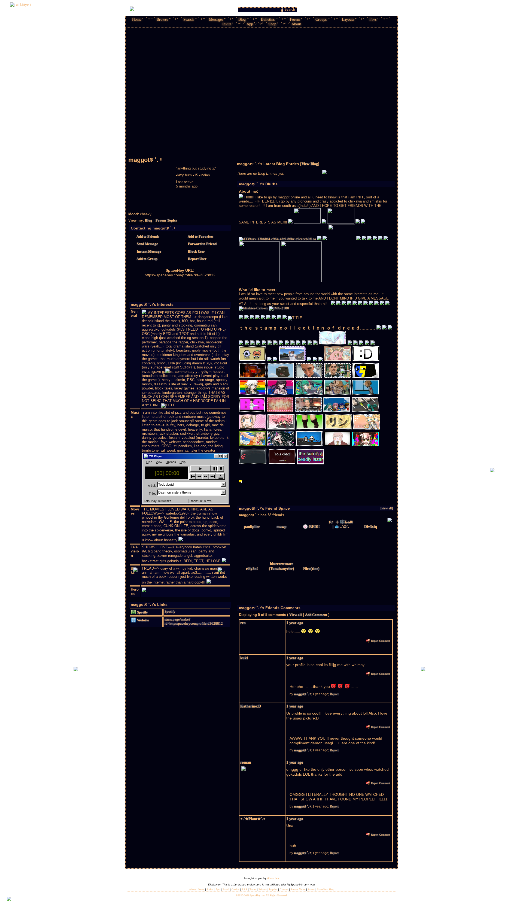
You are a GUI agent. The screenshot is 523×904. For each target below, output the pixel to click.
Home (136, 19)
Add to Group (146, 259)
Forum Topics (166, 220)
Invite (226, 24)
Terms (253, 889)
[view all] (387, 508)
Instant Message (148, 251)
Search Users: (226, 9)
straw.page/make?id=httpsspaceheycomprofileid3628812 (194, 621)
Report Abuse (298, 889)
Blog (242, 19)
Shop (272, 24)
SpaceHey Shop (325, 889)
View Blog (310, 164)
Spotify (142, 612)
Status (311, 889)
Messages (216, 19)
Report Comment (380, 640)
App (250, 24)
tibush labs (273, 878)
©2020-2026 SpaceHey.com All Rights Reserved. (261, 895)
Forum (295, 19)
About (296, 24)
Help (369, 8)
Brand (226, 889)
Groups (321, 19)
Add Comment (316, 615)
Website (142, 620)
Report (334, 694)
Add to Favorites (200, 236)
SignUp (390, 8)
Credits (235, 889)
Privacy (263, 889)
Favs (372, 19)
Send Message (147, 244)
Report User (196, 259)
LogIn (378, 8)
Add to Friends (147, 236)
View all (295, 615)
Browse (162, 19)
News (201, 889)
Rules (210, 889)
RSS (244, 889)
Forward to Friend (202, 244)
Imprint (273, 889)
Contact (284, 889)
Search (289, 9)
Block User (196, 251)
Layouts (348, 19)
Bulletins (268, 19)
